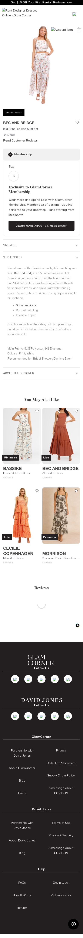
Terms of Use (61, 823)
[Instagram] (41, 679)
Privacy (61, 750)
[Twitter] (28, 679)
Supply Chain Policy (61, 775)
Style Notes (12, 257)
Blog (22, 780)
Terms (22, 793)
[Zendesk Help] (73, 924)
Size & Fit (10, 245)
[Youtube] (55, 679)
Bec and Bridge (60, 468)
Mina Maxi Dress (13, 558)
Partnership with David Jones (22, 753)
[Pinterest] (68, 679)
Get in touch (61, 883)
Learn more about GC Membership (41, 225)
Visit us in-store (61, 895)
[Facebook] (15, 679)
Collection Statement (61, 763)
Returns (22, 908)
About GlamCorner (22, 768)
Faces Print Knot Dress (16, 473)
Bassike (12, 468)
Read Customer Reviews (20, 140)
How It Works (22, 895)
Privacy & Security (61, 835)
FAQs (22, 883)
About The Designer (18, 373)
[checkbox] (10, 154)
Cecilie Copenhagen (18, 550)
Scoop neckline (26, 305)
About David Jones (22, 840)
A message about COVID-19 (61, 790)
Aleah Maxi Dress (52, 473)
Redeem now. (63, 2)
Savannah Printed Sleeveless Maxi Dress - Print (61, 558)
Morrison (54, 553)
